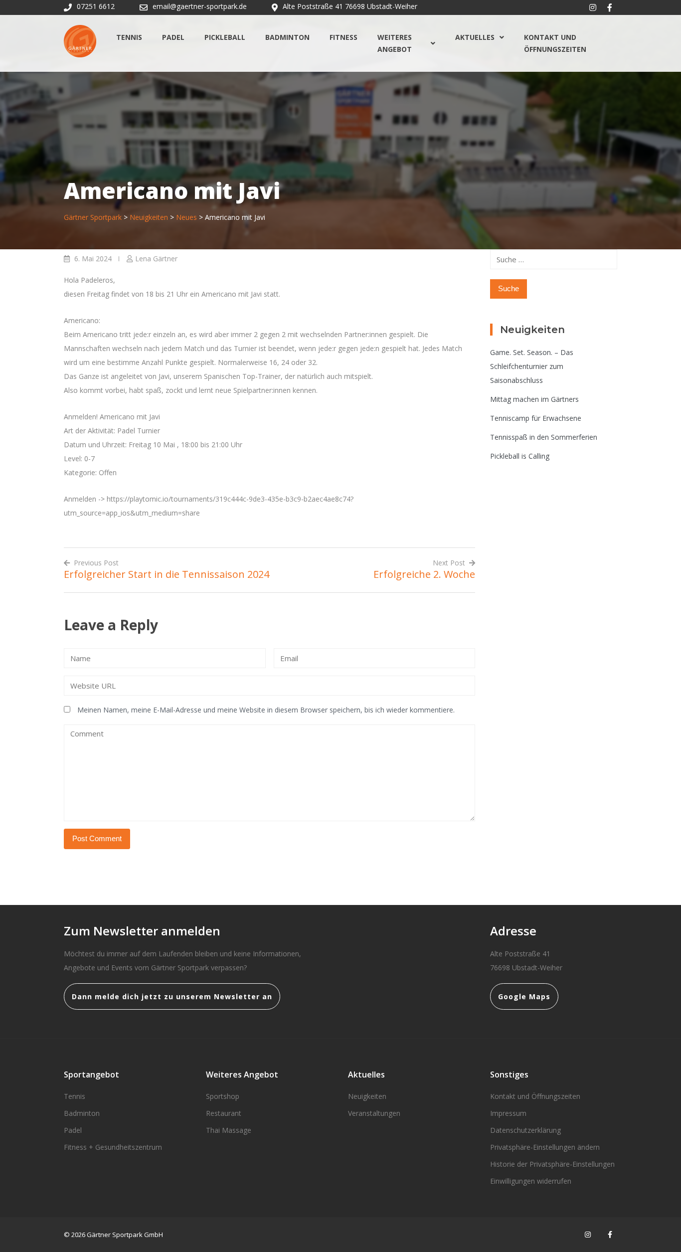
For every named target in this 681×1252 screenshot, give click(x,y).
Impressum (508, 1113)
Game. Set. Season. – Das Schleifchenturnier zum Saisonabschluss (531, 366)
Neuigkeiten (367, 1096)
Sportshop (222, 1096)
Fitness (343, 37)
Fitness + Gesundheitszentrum (113, 1147)
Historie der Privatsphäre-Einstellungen (552, 1164)
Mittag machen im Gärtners (534, 399)
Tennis (129, 37)
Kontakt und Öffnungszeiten (555, 43)
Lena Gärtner (156, 258)
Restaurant (223, 1113)
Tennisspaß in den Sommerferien (543, 437)
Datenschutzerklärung (525, 1130)
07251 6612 (96, 6)
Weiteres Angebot (394, 43)
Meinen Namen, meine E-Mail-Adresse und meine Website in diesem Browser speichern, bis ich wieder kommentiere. (266, 710)
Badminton (287, 37)
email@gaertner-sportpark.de (200, 6)
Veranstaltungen (374, 1113)
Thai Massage (228, 1130)
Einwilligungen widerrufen (530, 1181)
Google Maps (524, 996)
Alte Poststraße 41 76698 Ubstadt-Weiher (350, 6)
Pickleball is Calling (519, 456)
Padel (173, 37)
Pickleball (224, 37)
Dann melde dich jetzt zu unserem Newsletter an (172, 996)
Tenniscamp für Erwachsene (535, 418)
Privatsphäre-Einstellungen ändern (545, 1147)
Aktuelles (475, 37)
